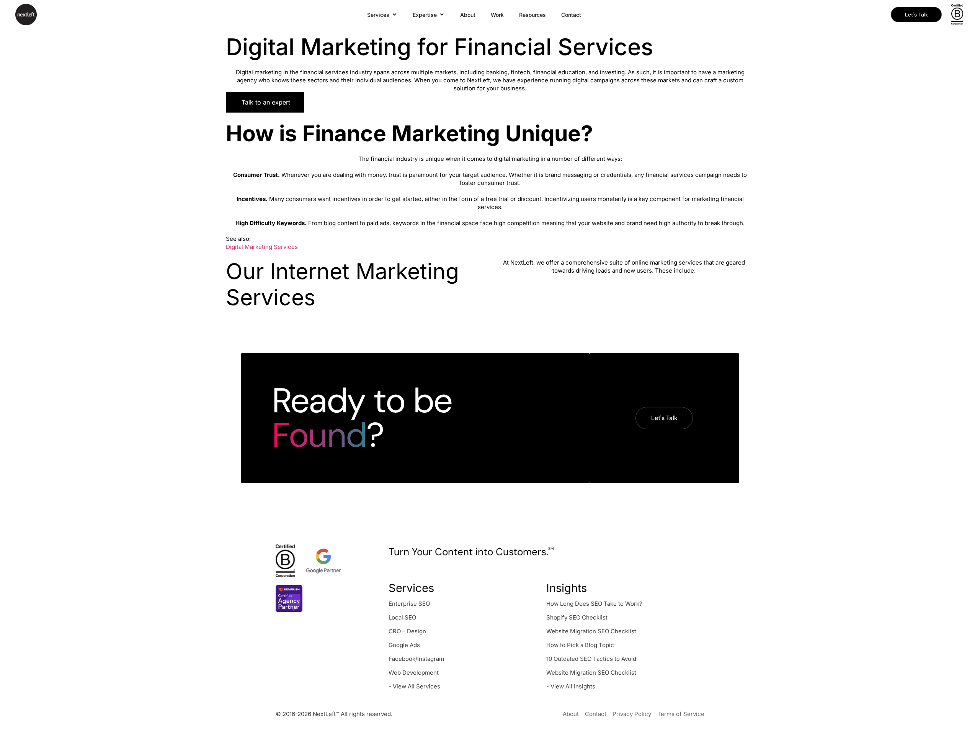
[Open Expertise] (442, 15)
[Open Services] (394, 15)
